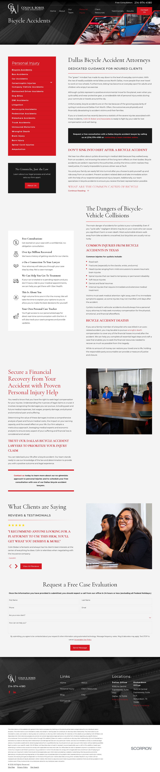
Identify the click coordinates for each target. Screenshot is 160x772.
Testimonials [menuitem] (118, 11)
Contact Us (144, 11)
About (84, 683)
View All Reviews (31, 566)
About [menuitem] (62, 11)
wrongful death (134, 330)
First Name (13, 600)
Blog (62, 695)
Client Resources (89, 689)
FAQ (83, 695)
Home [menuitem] (53, 11)
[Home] (26, 8)
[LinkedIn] (14, 692)
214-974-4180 (143, 2)
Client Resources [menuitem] (100, 11)
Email (84, 608)
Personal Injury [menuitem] (83, 11)
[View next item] (16, 566)
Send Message (80, 648)
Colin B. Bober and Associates (97, 119)
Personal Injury (67, 689)
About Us (32, 185)
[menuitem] (22, 69)
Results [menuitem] (130, 11)
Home (63, 683)
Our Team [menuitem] (70, 11)
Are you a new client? (17, 615)
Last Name (86, 600)
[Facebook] (9, 692)
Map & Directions (120, 699)
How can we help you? (17, 623)
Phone (11, 608)
